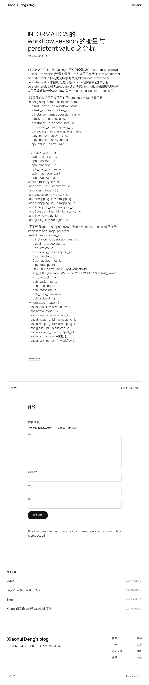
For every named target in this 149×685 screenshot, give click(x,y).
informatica (34, 358)
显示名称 (32, 471)
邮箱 (30, 485)
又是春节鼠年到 (129, 387)
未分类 (44, 55)
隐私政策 (137, 5)
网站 (30, 499)
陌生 (10, 599)
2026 (11, 580)
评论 (30, 434)
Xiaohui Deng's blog (21, 5)
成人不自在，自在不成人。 (25, 590)
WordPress (132, 676)
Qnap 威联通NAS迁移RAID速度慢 (29, 608)
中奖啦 (15, 387)
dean (36, 55)
